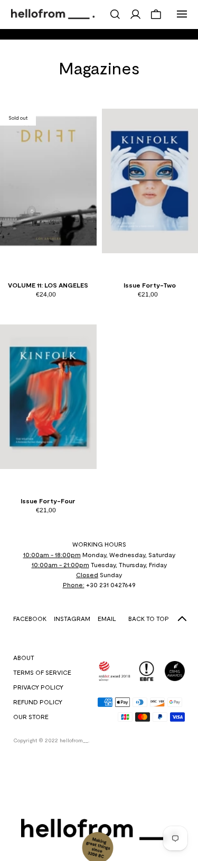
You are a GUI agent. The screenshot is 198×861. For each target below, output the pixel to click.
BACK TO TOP (148, 618)
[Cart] (156, 14)
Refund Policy (37, 701)
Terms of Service (42, 672)
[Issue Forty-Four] (48, 396)
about (23, 657)
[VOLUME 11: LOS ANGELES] (48, 181)
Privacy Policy (38, 687)
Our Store (31, 716)
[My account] (135, 14)
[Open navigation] (182, 14)
